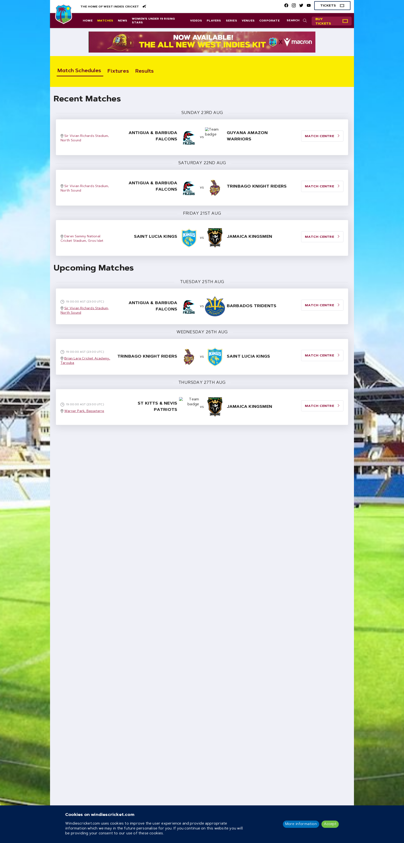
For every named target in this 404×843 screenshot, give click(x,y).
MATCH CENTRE (320, 136)
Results (144, 71)
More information (301, 824)
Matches (105, 20)
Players (214, 20)
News (122, 20)
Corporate (269, 20)
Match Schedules (79, 71)
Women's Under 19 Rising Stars (153, 21)
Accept (330, 824)
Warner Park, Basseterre (84, 411)
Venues (248, 20)
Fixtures (118, 71)
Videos (196, 20)
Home (88, 20)
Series (231, 20)
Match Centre (320, 305)
